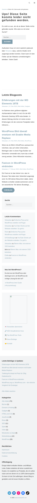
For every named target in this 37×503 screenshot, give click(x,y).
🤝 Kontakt (8, 343)
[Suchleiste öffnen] (29, 3)
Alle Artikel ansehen (8, 391)
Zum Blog (8, 190)
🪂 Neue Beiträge (11, 339)
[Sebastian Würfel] (3, 3)
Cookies (4, 456)
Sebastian (8, 220)
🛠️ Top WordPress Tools (13, 335)
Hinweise (9, 51)
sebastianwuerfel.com (21, 497)
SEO (3, 423)
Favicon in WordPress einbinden (13, 379)
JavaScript (5, 417)
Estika (7, 255)
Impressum (5, 450)
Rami (6, 232)
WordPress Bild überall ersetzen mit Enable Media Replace (16, 134)
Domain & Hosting (8, 407)
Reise (4, 420)
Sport (4, 426)
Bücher (4, 404)
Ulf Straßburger (10, 238)
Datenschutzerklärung (9, 453)
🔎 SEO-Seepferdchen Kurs (14, 331)
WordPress (28, 141)
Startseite (4, 9)
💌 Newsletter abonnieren (13, 327)
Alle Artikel (21, 106)
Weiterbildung (6, 436)
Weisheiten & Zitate (8, 433)
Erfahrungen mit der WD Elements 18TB (15, 364)
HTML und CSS (7, 414)
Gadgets (27, 106)
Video (4, 430)
